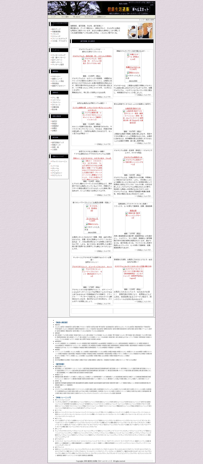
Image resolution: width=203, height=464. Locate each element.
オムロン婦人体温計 (87, 335)
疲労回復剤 (80, 372)
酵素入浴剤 (71, 389)
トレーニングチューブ (90, 431)
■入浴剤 (57, 387)
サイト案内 (65, 17)
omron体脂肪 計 (60, 345)
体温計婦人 (112, 337)
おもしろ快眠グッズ (87, 376)
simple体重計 (90, 356)
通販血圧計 (69, 331)
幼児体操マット (113, 443)
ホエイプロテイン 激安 (62, 451)
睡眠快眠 (145, 376)
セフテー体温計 (74, 339)
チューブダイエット (141, 435)
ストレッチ (56, 36)
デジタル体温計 (64, 339)
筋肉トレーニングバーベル (63, 412)
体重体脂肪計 (115, 345)
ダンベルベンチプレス (138, 422)
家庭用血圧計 (139, 327)
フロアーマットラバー (113, 441)
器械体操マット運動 (68, 443)
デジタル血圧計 (129, 327)
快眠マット (63, 385)
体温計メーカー (96, 337)
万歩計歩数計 (75, 360)
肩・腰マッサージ (58, 58)
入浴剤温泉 (100, 389)
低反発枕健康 (97, 383)
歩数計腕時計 (92, 360)
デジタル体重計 (103, 351)
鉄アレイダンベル (83, 424)
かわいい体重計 (125, 356)
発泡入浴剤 (75, 391)
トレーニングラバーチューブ (87, 433)
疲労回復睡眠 (61, 372)
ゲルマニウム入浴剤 (61, 389)
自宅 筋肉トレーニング (78, 402)
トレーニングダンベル (76, 426)
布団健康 (64, 383)
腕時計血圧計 (108, 329)
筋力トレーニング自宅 (92, 402)
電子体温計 (116, 335)
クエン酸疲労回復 (71, 372)
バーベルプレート (110, 414)
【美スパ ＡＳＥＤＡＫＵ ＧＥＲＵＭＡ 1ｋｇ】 (92, 158)
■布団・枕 (58, 381)
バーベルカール (100, 414)
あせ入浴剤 (67, 391)
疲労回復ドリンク (126, 368)
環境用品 (55, 83)
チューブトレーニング (76, 431)
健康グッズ (66, 455)
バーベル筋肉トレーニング (112, 412)
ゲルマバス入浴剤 (109, 391)
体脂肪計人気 (86, 345)
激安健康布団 (80, 383)
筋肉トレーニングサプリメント (64, 449)
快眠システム (128, 379)
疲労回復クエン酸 (104, 370)
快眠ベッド (118, 383)
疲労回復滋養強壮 (92, 370)
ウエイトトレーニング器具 (94, 406)
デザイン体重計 (70, 356)
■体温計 (57, 333)
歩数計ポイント (120, 360)
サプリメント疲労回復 (71, 370)
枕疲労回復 (105, 383)
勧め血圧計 (100, 329)
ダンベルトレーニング (92, 420)
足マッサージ (57, 60)
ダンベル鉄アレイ (135, 424)
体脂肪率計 (94, 343)
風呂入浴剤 (63, 393)
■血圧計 (57, 324)
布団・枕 (55, 147)
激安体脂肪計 (134, 345)
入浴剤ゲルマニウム (80, 393)
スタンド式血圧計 (90, 329)
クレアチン (148, 451)
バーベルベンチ (60, 416)
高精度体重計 (109, 353)
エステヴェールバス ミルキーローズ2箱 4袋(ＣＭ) (133, 266)
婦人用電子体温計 (85, 339)
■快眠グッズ (59, 374)
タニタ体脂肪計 (71, 343)
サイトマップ (88, 17)
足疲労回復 (60, 370)
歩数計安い (100, 360)
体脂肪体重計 (93, 351)
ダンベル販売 (64, 424)
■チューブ (58, 429)
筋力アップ (56, 29)
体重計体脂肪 (112, 351)
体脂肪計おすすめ (60, 347)
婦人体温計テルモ (85, 337)
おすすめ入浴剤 (84, 391)
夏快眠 (74, 379)
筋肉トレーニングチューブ (106, 431)
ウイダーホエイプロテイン (143, 449)
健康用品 (59, 455)
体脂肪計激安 (106, 345)
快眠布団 (112, 383)
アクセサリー (57, 173)
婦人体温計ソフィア (73, 337)
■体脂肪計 (58, 341)
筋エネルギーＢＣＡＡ (137, 451)
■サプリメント (59, 447)
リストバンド (59, 441)
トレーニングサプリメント (83, 449)
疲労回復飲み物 (136, 370)
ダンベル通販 (100, 422)
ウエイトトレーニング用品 (77, 406)
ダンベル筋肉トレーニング (76, 420)
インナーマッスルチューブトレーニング (127, 431)
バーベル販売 (125, 412)
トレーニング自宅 (123, 404)
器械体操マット (80, 443)
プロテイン (56, 102)
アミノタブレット (110, 451)
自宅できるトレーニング (132, 402)
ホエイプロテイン (97, 449)
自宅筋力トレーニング (92, 404)
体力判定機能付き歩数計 (62, 360)
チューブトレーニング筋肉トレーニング (108, 433)
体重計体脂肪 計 (144, 343)
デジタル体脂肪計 (102, 347)
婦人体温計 (58, 335)
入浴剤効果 (60, 391)
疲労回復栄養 (114, 370)
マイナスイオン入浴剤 (82, 389)
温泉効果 (118, 393)
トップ (53, 17)
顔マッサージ (57, 62)
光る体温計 (104, 337)
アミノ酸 (55, 98)
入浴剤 (54, 150)
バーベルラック (70, 416)
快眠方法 (125, 376)
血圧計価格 (75, 327)
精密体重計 (100, 353)
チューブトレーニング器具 (83, 435)
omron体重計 (105, 356)
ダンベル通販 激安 (62, 426)
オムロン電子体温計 (126, 335)
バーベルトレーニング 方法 (94, 412)
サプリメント (57, 175)
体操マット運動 (103, 443)
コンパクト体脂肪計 (73, 347)
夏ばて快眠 (119, 379)
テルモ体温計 (98, 335)
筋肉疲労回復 (93, 368)
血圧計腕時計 (61, 331)
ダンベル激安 (125, 424)
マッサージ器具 (58, 65)
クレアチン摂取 (70, 453)
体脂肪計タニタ (133, 343)
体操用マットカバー (91, 443)
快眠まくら (130, 383)
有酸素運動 (56, 32)
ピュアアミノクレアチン (129, 453)
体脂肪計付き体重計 (144, 345)
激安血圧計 (123, 329)
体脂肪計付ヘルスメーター (73, 345)
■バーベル (58, 410)
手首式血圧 (58, 329)
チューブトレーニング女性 (66, 435)
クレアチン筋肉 (60, 453)
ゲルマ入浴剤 (122, 389)
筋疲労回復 (136, 368)
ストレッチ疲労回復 (125, 370)
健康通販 (90, 455)
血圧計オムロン (119, 327)
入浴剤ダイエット (120, 391)
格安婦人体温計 (96, 339)
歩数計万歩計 (83, 360)
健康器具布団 (71, 383)
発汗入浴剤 (130, 389)
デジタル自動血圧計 (98, 331)
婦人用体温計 (137, 335)
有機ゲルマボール (133, 67)
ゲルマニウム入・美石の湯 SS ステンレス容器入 (92, 56)
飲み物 (54, 109)
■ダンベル (58, 418)
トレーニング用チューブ (129, 433)
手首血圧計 (146, 327)
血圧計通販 (138, 329)
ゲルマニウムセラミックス (95, 393)
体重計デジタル (128, 353)
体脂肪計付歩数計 (109, 360)
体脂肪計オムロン (112, 343)
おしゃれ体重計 (80, 356)
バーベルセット (146, 412)
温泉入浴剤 (92, 389)
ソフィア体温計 (134, 337)
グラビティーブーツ (141, 443)
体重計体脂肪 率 (115, 356)
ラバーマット (102, 441)
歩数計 (54, 131)
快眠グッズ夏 (76, 376)
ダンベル (55, 168)
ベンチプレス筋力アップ (62, 402)
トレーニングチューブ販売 (69, 433)
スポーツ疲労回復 (83, 368)
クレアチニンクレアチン (98, 453)
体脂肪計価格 (83, 347)
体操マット (138, 441)
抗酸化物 (55, 107)
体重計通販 (97, 356)
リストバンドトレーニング (89, 441)
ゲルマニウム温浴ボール (133, 157)
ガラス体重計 (61, 356)
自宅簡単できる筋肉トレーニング (74, 404)
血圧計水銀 (94, 327)
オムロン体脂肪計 (60, 343)
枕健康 (91, 383)
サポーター (56, 76)
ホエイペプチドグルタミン (78, 451)
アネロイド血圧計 (85, 327)
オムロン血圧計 (60, 327)
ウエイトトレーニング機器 (111, 406)
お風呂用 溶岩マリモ (133, 108)
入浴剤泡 (100, 391)
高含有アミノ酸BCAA (123, 451)
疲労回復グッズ (58, 142)
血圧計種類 (116, 329)
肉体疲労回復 (88, 372)
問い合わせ (77, 17)
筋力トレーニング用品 (127, 406)
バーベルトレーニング (79, 412)
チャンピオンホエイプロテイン (124, 449)
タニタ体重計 (85, 351)
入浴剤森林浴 (145, 391)
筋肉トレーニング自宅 (106, 402)
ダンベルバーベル (130, 414)
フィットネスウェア (59, 39)
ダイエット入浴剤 (139, 389)
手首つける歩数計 (131, 360)
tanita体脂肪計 (102, 343)
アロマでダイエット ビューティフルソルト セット (92, 267)
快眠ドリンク (145, 379)
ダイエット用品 (58, 81)
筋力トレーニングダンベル (124, 420)
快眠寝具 (69, 385)
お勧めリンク (101, 17)
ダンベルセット (73, 424)
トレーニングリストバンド (72, 441)
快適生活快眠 (86, 379)
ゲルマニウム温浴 (109, 393)
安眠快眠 (139, 376)
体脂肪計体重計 (124, 345)
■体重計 (57, 349)
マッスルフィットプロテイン (96, 451)
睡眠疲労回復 (59, 376)
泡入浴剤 (138, 391)
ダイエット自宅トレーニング (108, 404)
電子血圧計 (102, 327)
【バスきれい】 (92, 219)
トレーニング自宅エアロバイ (138, 404)
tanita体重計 (139, 351)
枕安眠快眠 (119, 376)
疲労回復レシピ (60, 368)
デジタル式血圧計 (85, 331)
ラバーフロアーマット (128, 441)
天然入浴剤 (70, 393)
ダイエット (56, 105)
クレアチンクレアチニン (82, 453)
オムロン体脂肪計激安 (83, 343)
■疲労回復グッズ (60, 366)
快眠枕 (125, 383)
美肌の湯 (133, 211)
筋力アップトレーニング (88, 408)
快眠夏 (79, 379)
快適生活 (84, 455)
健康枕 (86, 383)
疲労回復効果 (82, 370)
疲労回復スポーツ (115, 368)
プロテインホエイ (108, 449)
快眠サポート (68, 379)
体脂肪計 (55, 126)
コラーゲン (56, 100)
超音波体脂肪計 (123, 343)
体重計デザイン (118, 353)
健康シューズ (57, 79)
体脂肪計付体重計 (96, 345)
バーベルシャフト (134, 412)
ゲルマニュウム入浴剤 (111, 389)
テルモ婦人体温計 (67, 335)
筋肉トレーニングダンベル (107, 420)
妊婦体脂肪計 (92, 347)
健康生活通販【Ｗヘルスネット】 (100, 461)
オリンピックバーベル (144, 414)
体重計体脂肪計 (63, 353)
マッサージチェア (58, 55)
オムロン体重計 (75, 351)
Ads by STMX (133, 81)
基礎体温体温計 (62, 337)
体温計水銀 (77, 335)
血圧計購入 (76, 331)
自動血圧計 (68, 327)
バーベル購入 (121, 414)
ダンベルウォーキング (97, 424)
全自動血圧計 (110, 327)
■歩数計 (57, 358)
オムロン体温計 (107, 335)
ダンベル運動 (109, 422)
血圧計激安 (130, 329)
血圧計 (54, 121)
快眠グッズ (56, 145)
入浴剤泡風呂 (93, 391)
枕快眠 (137, 383)
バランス (55, 34)
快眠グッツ (93, 379)
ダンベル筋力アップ (61, 420)
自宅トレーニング (119, 402)
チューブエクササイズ (62, 431)
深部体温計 (142, 337)
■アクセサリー (59, 439)
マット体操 (145, 441)
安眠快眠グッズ (110, 376)
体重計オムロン (122, 351)
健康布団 (58, 383)
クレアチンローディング (114, 453)
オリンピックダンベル (90, 426)
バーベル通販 (90, 414)
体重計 (54, 128)
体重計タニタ (131, 351)
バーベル (55, 166)
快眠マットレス (102, 379)
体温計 (54, 124)
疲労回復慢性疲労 (103, 368)
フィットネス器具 (75, 455)
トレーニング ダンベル (140, 420)
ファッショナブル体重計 (62, 351)
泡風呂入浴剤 (130, 391)
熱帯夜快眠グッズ (99, 376)
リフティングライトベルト (126, 443)
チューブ (55, 171)
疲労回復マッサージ (71, 368)
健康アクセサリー (58, 86)
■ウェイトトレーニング (62, 400)
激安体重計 (71, 353)
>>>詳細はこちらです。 (103, 97)
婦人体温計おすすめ (122, 337)
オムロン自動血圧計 (68, 329)
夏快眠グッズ (68, 376)
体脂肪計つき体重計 (114, 347)
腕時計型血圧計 (80, 329)
